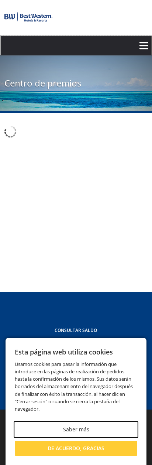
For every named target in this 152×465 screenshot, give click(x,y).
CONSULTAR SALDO (76, 330)
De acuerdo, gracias (76, 448)
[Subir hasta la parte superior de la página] (138, 272)
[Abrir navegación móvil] (76, 45)
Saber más (76, 429)
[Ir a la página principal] (28, 17)
